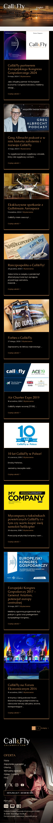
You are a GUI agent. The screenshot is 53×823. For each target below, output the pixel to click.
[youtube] (22, 784)
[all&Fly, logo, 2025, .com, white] (14, 4)
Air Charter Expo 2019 (26, 377)
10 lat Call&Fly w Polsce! (26, 435)
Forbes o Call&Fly (26, 315)
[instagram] (16, 784)
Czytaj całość (13, 94)
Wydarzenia (25, 76)
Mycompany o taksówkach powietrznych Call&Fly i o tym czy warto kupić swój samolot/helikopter (26, 497)
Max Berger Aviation (18, 814)
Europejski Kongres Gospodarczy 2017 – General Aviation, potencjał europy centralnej (26, 567)
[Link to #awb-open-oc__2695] (47, 7)
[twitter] (11, 784)
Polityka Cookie (10, 811)
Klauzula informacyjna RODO (28, 811)
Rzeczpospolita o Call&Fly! (26, 246)
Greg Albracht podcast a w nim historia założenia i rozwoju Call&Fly (26, 118)
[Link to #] (6, 806)
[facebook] (5, 784)
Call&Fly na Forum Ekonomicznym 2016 (26, 656)
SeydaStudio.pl (31, 816)
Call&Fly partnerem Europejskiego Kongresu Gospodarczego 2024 (26, 45)
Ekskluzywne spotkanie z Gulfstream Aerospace (26, 186)
